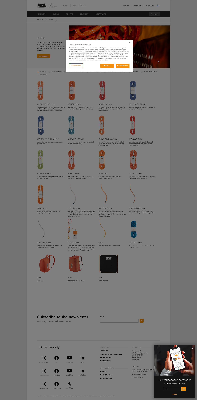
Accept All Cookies (122, 65)
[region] (99, 56)
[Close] (129, 42)
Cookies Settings (76, 65)
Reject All (107, 65)
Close (174, 394)
